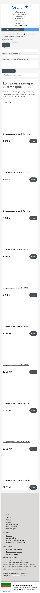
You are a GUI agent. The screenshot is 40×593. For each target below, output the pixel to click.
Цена (6, 102)
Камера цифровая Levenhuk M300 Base (16, 249)
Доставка (9, 517)
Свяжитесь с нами (11, 526)
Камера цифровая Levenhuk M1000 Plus (16, 442)
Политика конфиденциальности (16, 540)
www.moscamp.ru (15, 575)
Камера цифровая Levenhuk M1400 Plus (16, 480)
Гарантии (9, 522)
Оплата (8, 520)
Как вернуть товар (12, 524)
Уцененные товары (12, 554)
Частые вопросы (11, 529)
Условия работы (11, 538)
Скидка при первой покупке (14, 549)
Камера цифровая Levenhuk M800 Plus (16, 403)
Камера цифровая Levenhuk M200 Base (16, 211)
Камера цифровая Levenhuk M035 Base (16, 134)
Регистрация (23, 25)
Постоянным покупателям (14, 552)
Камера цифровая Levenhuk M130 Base (16, 172)
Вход (16, 25)
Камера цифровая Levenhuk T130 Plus (16, 288)
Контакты (9, 536)
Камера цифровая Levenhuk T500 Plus (16, 365)
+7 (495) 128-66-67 (20, 12)
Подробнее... (6, 591)
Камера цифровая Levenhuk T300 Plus (16, 326)
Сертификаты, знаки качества (15, 542)
